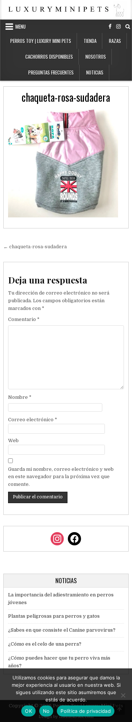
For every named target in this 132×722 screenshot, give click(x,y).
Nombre (20, 397)
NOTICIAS (94, 72)
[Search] (127, 26)
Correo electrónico (32, 419)
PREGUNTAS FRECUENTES (51, 72)
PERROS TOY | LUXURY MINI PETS (40, 40)
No (46, 711)
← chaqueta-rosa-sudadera (35, 246)
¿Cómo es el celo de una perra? (44, 644)
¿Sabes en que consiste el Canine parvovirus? (61, 630)
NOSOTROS (95, 56)
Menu (20, 26)
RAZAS (115, 40)
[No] (122, 695)
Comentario (24, 319)
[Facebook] (110, 26)
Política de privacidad (85, 711)
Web (13, 440)
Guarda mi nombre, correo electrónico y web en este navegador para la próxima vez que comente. (61, 476)
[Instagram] (118, 26)
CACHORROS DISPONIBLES (49, 56)
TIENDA (90, 40)
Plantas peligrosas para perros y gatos (54, 616)
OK (28, 711)
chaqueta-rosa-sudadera (66, 97)
